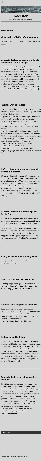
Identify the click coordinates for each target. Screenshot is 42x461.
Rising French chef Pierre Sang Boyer (19, 256)
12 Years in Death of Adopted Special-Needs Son (19, 213)
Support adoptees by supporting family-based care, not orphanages (20, 61)
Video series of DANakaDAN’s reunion (19, 37)
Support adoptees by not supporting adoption (18, 378)
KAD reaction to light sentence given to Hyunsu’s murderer (20, 170)
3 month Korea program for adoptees (19, 304)
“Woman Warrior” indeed (13, 104)
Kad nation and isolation (13, 337)
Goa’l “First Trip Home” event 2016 (18, 279)
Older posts (6, 433)
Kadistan (21, 16)
